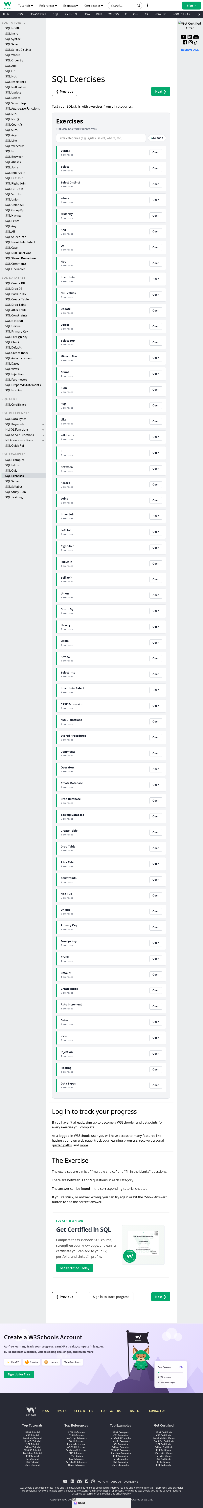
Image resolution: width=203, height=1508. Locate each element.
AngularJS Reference (76, 1461)
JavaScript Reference (76, 1438)
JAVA (86, 14)
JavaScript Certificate (164, 1438)
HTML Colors (76, 1455)
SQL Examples (15, 460)
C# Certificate (163, 1461)
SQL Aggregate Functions (22, 108)
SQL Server (12, 481)
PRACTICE (134, 1411)
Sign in (65, 129)
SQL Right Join (15, 183)
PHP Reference (76, 1453)
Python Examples (120, 1447)
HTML (7, 14)
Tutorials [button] (24, 6)
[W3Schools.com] (31, 1413)
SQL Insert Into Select (20, 242)
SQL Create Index (16, 353)
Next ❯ (160, 91)
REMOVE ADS (190, 50)
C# (146, 14)
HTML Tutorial (32, 1432)
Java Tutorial (32, 1458)
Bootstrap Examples (120, 1453)
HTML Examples (120, 1432)
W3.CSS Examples (120, 1450)
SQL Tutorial (32, 1444)
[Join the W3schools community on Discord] (196, 37)
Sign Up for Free (19, 1374)
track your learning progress (115, 1140)
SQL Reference (76, 1441)
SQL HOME (12, 28)
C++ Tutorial (32, 1461)
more (84, 1145)
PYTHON (71, 14)
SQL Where (12, 55)
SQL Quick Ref (14, 445)
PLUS (45, 1411)
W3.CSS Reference (76, 1447)
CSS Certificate (163, 1435)
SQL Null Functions (18, 253)
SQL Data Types (15, 419)
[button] (138, 5)
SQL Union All (14, 205)
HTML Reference (76, 1432)
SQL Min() (11, 114)
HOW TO (161, 14)
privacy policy (123, 1493)
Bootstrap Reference (76, 1450)
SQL (56, 14)
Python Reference (76, 1444)
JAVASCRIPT (38, 14)
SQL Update (13, 92)
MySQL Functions (17, 429)
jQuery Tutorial (32, 1464)
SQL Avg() (11, 135)
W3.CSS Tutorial (32, 1450)
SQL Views (12, 369)
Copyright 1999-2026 (62, 1499)
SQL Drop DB (14, 289)
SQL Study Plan (15, 492)
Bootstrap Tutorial (32, 1453)
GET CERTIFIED (83, 1411)
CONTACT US (157, 1411)
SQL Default (13, 347)
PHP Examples (120, 1455)
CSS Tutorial (32, 1435)
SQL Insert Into (15, 82)
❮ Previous (64, 91)
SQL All (10, 231)
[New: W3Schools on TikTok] (195, 43)
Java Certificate (164, 1455)
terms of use (94, 1493)
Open (155, 152)
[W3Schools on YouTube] (183, 37)
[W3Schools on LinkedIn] (189, 37)
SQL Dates (12, 363)
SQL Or (10, 71)
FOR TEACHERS (111, 1411)
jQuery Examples (120, 1464)
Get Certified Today (74, 1268)
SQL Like (11, 140)
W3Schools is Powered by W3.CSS (133, 1499)
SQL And (10, 66)
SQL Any (10, 226)
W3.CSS (113, 14)
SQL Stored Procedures (20, 258)
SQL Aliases (13, 162)
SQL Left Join (14, 178)
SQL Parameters (16, 379)
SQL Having (13, 215)
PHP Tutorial (32, 1455)
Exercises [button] (69, 6)
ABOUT (116, 1481)
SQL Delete (12, 98)
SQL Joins (12, 167)
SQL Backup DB (15, 294)
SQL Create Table (17, 299)
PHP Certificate (163, 1450)
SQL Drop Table (15, 305)
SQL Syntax (12, 39)
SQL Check (12, 342)
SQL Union (12, 199)
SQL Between (14, 157)
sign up (91, 1122)
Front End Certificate (163, 1441)
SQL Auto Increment (19, 358)
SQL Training (14, 497)
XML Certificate (163, 1464)
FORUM (103, 1481)
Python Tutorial (32, 1447)
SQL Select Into (15, 237)
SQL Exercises (14, 476)
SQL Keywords (14, 424)
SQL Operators (15, 269)
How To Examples (120, 1441)
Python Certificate (164, 1447)
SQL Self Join (14, 194)
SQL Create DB (15, 283)
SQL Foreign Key (16, 337)
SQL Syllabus (14, 486)
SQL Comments (16, 264)
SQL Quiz (11, 470)
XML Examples (120, 1461)
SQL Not (11, 76)
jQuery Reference (76, 1464)
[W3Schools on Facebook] (184, 43)
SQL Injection (14, 374)
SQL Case (11, 247)
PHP (99, 14)
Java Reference (76, 1458)
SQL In (9, 151)
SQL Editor (12, 465)
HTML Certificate (163, 1432)
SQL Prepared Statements (23, 385)
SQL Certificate (15, 404)
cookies (106, 1493)
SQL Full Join (14, 189)
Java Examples (120, 1458)
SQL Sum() (12, 130)
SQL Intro (11, 33)
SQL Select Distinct (18, 50)
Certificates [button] (92, 6)
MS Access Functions (19, 440)
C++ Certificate (163, 1458)
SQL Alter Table (16, 310)
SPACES (61, 1411)
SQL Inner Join (15, 173)
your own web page (78, 1140)
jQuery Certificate (164, 1453)
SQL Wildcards (14, 146)
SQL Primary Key (16, 331)
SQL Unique (13, 326)
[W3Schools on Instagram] (190, 43)
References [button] (47, 6)
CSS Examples (120, 1435)
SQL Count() (13, 124)
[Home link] (7, 5)
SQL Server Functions (19, 435)
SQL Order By (14, 60)
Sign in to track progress (111, 1296)
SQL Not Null (14, 321)
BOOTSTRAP (182, 14)
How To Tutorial (32, 1441)
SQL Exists (12, 221)
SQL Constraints (16, 315)
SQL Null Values (15, 87)
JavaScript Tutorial (32, 1438)
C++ (136, 14)
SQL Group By (14, 210)
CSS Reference (76, 1435)
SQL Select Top (15, 103)
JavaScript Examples (120, 1438)
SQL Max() (12, 119)
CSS (20, 14)
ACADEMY (131, 1481)
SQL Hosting (13, 390)
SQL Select (12, 44)
